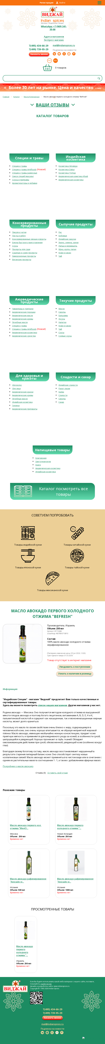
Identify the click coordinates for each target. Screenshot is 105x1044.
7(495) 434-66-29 (38, 45)
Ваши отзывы (52, 105)
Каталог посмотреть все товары (63, 491)
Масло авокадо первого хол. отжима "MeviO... (25, 827)
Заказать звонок (39, 54)
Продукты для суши (21, 249)
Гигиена (16, 405)
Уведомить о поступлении (74, 666)
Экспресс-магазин (54, 40)
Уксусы (62, 319)
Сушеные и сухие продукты (24, 252)
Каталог (16, 97)
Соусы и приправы (20, 179)
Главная (6, 97)
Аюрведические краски (22, 392)
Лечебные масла (20, 322)
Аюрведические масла (22, 315)
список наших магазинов (52, 705)
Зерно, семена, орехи (68, 242)
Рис (60, 232)
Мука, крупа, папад (67, 249)
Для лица (16, 388)
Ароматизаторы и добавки (24, 183)
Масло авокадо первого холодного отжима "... (70, 827)
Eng (55, 60)
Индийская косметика (22, 402)
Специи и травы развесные (24, 173)
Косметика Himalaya (68, 166)
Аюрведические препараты (24, 409)
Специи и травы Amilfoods (24, 169)
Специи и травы (19, 166)
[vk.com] (54, 53)
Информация (10, 689)
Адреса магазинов (54, 36)
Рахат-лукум (64, 388)
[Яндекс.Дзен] (69, 53)
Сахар (61, 402)
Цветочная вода (43, 461)
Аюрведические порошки (23, 312)
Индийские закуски (67, 239)
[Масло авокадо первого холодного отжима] (76, 809)
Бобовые (63, 235)
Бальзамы (63, 315)
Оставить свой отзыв (57, 772)
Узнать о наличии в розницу (74, 673)
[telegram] (59, 53)
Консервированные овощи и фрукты (29, 239)
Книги (38, 465)
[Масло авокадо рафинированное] (29, 863)
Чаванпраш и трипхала (22, 308)
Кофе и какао (65, 252)
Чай (60, 256)
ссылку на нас (46, 984)
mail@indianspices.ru (64, 45)
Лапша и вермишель (68, 246)
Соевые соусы (65, 336)
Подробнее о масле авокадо (18, 766)
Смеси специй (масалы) (23, 176)
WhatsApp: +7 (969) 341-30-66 (54, 28)
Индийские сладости (68, 385)
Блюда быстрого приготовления (27, 242)
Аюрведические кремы (22, 319)
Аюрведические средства (24, 336)
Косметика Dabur (67, 169)
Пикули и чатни (19, 232)
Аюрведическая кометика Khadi (73, 176)
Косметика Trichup (67, 173)
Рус (49, 60)
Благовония (40, 458)
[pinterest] (73, 53)
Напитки (62, 322)
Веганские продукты (21, 259)
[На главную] (52, 17)
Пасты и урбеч (19, 235)
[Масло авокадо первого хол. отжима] (29, 809)
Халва (61, 392)
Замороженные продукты (24, 256)
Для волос (17, 385)
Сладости (63, 395)
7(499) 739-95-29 (38, 49)
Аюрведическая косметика (71, 179)
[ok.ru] (64, 53)
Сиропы (62, 312)
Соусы (15, 246)
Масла (62, 308)
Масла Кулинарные (32, 97)
